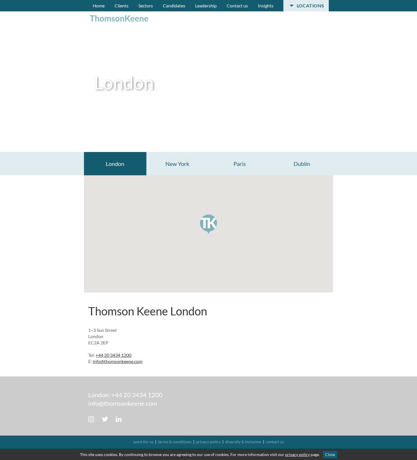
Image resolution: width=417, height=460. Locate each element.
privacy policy (208, 441)
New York (177, 163)
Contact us (237, 5)
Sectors (145, 5)
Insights (265, 5)
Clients (122, 5)
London (115, 163)
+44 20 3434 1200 (113, 355)
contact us (275, 441)
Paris (239, 163)
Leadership (206, 5)
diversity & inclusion (243, 441)
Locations (310, 5)
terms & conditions (174, 441)
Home (99, 5)
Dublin (302, 163)
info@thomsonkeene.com (117, 361)
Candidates (174, 5)
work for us (143, 441)
